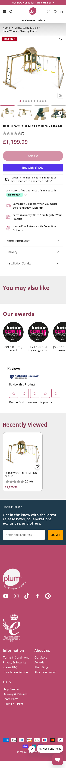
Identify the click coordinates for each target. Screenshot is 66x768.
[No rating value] (12, 133)
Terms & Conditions (16, 657)
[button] (60, 113)
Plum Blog (41, 667)
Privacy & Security (14, 662)
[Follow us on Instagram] (16, 596)
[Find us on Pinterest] (48, 596)
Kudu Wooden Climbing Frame (21, 474)
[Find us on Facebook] (37, 596)
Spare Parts (10, 699)
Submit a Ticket (13, 704)
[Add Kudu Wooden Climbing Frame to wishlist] (37, 466)
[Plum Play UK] (33, 11)
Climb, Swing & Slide (26, 27)
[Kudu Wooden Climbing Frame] (23, 452)
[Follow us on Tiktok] (27, 596)
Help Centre (11, 689)
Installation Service (15, 672)
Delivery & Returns (15, 694)
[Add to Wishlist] (60, 39)
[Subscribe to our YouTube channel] (5, 596)
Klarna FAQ (10, 667)
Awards (39, 662)
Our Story (40, 657)
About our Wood (45, 672)
